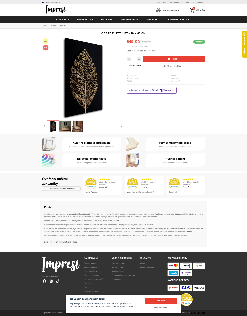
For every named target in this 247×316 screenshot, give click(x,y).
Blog (85, 287)
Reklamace (116, 279)
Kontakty (143, 263)
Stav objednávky (118, 263)
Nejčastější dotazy (91, 291)
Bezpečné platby (90, 271)
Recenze (87, 283)
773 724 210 (162, 2)
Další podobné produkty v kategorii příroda (60, 242)
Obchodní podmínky (91, 275)
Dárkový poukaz (90, 263)
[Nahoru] (243, 312)
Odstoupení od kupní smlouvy (123, 275)
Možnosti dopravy (91, 267)
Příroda (53, 25)
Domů (44, 25)
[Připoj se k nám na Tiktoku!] (57, 281)
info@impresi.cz (176, 2)
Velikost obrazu (135, 65)
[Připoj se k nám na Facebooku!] (44, 281)
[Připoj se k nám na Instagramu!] (51, 281)
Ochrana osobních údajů (93, 279)
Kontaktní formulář (147, 267)
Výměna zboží (117, 271)
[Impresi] (56, 9)
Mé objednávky (118, 267)
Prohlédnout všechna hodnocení (62, 188)
